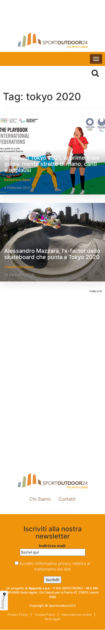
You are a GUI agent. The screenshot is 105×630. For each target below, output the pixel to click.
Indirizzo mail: (52, 545)
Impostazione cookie (52, 511)
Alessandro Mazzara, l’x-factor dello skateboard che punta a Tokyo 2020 (52, 254)
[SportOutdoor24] (52, 40)
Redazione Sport (17, 180)
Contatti (67, 499)
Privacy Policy (18, 615)
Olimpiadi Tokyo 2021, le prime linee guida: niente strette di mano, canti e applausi (51, 163)
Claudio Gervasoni (19, 267)
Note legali (52, 619)
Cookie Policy (44, 615)
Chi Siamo (40, 499)
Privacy (3, 602)
